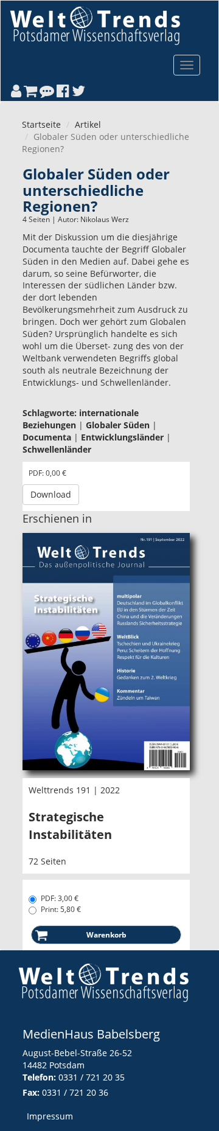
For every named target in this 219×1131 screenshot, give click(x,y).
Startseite (41, 124)
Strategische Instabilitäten (70, 826)
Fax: (31, 1092)
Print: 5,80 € (61, 909)
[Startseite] (95, 25)
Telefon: (39, 1077)
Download (50, 494)
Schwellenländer (57, 449)
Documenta (47, 437)
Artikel (88, 124)
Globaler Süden (118, 425)
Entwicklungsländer (122, 437)
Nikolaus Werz (104, 219)
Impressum (50, 1116)
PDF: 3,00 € (59, 898)
